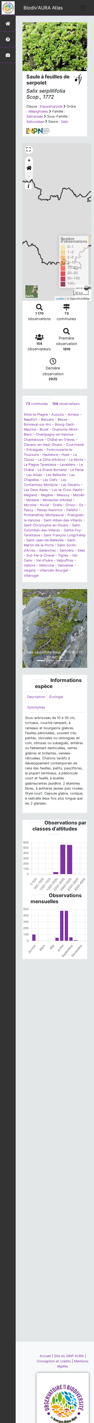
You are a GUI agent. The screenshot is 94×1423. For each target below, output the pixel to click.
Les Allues (34, 475)
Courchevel (75, 445)
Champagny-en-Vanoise (54, 434)
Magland (30, 495)
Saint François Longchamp (65, 535)
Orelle (57, 505)
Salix (64, 122)
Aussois (57, 414)
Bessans (47, 419)
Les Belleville (56, 475)
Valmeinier (66, 565)
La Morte (76, 460)
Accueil (46, 1356)
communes (37, 404)
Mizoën (78, 495)
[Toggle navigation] (82, 8)
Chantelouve (33, 440)
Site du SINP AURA (69, 1356)
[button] (29, 168)
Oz (81, 505)
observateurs (66, 404)
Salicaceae (34, 116)
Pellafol (72, 510)
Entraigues (34, 450)
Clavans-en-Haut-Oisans (43, 445)
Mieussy (63, 495)
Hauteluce (50, 455)
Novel (44, 505)
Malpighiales (38, 111)
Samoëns (67, 550)
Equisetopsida (51, 106)
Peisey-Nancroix (50, 510)
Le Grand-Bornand (52, 470)
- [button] (29, 176)
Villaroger (31, 576)
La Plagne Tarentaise (40, 465)
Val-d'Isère (44, 560)
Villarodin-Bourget (53, 570)
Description (36, 697)
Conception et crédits (54, 1361)
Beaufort (30, 419)
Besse (62, 419)
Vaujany (30, 570)
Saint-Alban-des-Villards (63, 520)
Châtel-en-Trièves (61, 440)
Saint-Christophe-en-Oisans (46, 525)
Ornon (70, 505)
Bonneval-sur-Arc (37, 424)
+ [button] (29, 160)
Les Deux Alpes (36, 490)
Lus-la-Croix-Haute (67, 490)
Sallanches (47, 550)
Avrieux (73, 414)
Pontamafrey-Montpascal (44, 515)
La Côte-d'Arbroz (51, 460)
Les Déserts (70, 485)
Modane (32, 500)
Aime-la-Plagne (36, 414)
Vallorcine (46, 565)
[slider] (86, 287)
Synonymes (36, 707)
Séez (81, 550)
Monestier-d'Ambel (57, 500)
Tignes (63, 555)
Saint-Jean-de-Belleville (44, 540)
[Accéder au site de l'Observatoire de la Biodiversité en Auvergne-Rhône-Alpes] (63, 1404)
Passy (28, 510)
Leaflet (60, 298)
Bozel (44, 429)
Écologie (56, 697)
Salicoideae (35, 122)
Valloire (29, 565)
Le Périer (77, 470)
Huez (65, 455)
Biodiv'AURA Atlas (43, 7)
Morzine (30, 505)
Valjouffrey (64, 560)
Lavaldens (67, 465)
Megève (47, 495)
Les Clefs (50, 480)
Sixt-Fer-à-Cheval (40, 555)
